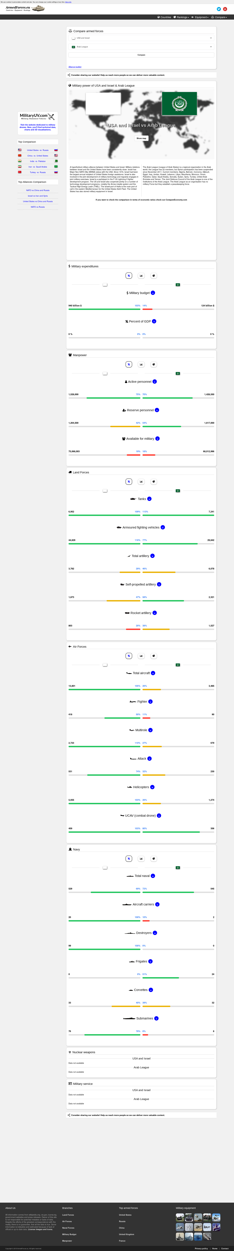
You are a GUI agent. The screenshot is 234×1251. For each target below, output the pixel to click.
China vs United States (37, 155)
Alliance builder (75, 66)
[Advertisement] (37, 66)
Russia (122, 1221)
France (122, 1240)
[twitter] (218, 10)
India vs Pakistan (38, 161)
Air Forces (67, 1221)
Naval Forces (68, 1227)
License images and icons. (40, 1229)
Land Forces (68, 1214)
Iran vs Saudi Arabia (38, 166)
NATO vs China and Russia (37, 190)
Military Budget (69, 1234)
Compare (141, 55)
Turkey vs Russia (38, 172)
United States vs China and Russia (38, 201)
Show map (141, 138)
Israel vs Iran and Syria (38, 195)
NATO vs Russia (38, 206)
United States (125, 1214)
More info (68, 2)
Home (214, 1248)
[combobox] (141, 38)
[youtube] (224, 10)
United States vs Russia (37, 150)
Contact (225, 1248)
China (121, 1227)
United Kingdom (126, 1234)
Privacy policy (201, 1248)
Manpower (67, 1240)
